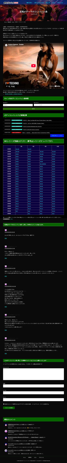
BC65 (41, 176)
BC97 (53, 156)
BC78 (53, 169)
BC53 (41, 183)
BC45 (41, 188)
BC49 (41, 186)
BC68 (29, 173)
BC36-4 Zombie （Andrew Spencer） (14, 94)
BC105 (54, 151)
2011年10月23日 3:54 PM (10, 340)
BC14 (53, 208)
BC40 (29, 191)
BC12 (29, 208)
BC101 (54, 154)
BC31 (17, 196)
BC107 (29, 149)
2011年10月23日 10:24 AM (10, 286)
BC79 (17, 166)
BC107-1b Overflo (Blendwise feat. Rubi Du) (32, 126)
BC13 (41, 208)
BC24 (29, 201)
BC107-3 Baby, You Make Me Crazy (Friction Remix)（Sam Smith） (37, 120)
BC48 (29, 186)
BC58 (53, 181)
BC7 (17, 211)
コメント (6, 367)
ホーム (24, 457)
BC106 (17, 149)
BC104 (41, 151)
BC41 (41, 191)
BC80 (29, 166)
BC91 (29, 159)
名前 (4, 383)
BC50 (53, 186)
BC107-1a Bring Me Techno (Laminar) (31, 129)
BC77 (41, 169)
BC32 (29, 196)
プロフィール (41, 457)
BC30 (53, 198)
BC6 (53, 213)
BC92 (41, 159)
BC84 (29, 164)
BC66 (53, 176)
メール (4, 390)
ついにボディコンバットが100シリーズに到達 (19, 443)
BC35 (17, 193)
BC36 (29, 193)
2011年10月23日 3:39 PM (10, 316)
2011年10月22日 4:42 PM (10, 268)
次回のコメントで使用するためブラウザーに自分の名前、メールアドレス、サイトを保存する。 (27, 404)
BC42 (53, 191)
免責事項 (29, 457)
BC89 (53, 161)
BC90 (17, 159)
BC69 (41, 173)
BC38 (53, 193)
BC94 (17, 156)
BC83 (17, 164)
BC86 (17, 161)
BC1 (29, 213)
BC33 (41, 196)
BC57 (41, 181)
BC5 (41, 213)
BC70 (53, 173)
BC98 (17, 154)
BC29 (41, 198)
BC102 (17, 151)
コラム (35, 457)
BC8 (29, 211)
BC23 (17, 201)
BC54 (53, 183)
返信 (6, 238)
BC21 (41, 203)
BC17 (41, 206)
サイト (4, 397)
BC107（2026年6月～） (17, 120)
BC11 (17, 208)
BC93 (53, 159)
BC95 (29, 156)
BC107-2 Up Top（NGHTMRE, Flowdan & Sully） (33, 123)
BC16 (29, 206)
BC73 (41, 171)
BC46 (53, 188)
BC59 (17, 178)
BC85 (53, 164)
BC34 (53, 196)
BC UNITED (43, 164)
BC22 (53, 203)
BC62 (53, 178)
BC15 (17, 206)
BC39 (17, 191)
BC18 (53, 206)
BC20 (29, 203)
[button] (57, 135)
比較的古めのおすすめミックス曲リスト (17, 424)
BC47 (17, 186)
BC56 (29, 181)
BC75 (17, 169)
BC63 (17, 176)
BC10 (53, 211)
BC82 (53, 166)
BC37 (41, 193)
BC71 (17, 171)
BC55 (17, 181)
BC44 (29, 188)
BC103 (29, 151)
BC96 (41, 156)
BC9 (41, 211)
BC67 (17, 173)
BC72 (29, 171)
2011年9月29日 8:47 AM (10, 248)
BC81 (41, 166)
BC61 (41, 178)
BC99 (29, 154)
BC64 (29, 176)
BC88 (41, 161)
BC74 (53, 171)
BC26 (53, 201)
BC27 (17, 198)
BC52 (29, 183)
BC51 (17, 183)
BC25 (41, 201)
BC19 (17, 203)
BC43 (17, 188)
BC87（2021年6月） (16, 132)
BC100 (41, 154)
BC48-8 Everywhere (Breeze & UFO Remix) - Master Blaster (23, 437)
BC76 (29, 169)
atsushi (30, 424)
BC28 (29, 198)
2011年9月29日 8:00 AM (10, 232)
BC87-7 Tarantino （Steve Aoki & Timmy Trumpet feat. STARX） (36, 132)
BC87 (29, 161)
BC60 (29, 178)
